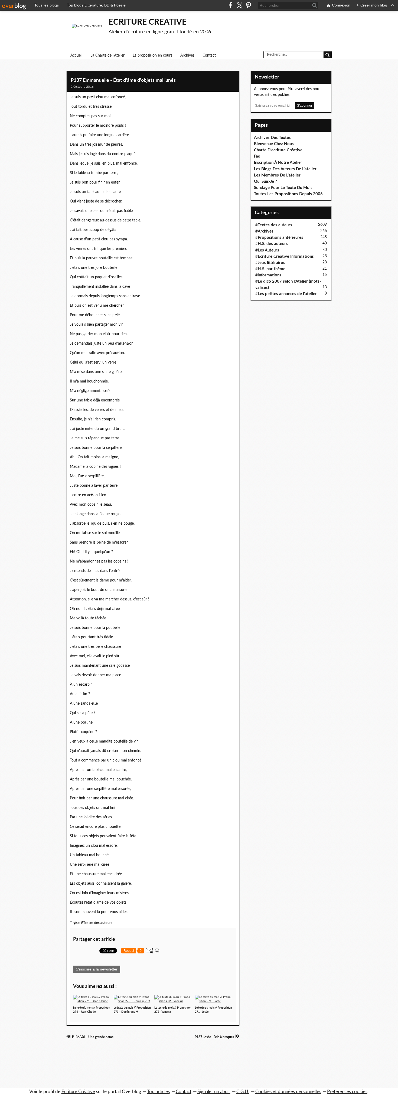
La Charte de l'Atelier (107, 55)
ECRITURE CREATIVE (148, 22)
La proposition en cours (152, 55)
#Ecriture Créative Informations (284, 256)
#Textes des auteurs (96, 922)
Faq (257, 156)
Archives (187, 55)
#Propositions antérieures (279, 238)
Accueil (76, 55)
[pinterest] (248, 5)
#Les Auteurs (267, 250)
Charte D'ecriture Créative (278, 150)
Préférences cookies (347, 1091)
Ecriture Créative (78, 1091)
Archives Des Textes (272, 138)
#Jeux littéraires (270, 263)
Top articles (158, 1091)
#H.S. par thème (270, 269)
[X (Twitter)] (239, 5)
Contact (209, 55)
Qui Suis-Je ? (265, 181)
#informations (268, 275)
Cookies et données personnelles (288, 1091)
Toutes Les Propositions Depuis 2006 (288, 194)
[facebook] (230, 5)
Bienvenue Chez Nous (274, 144)
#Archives (264, 231)
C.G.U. (242, 1091)
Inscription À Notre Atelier (278, 163)
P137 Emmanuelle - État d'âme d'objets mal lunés (123, 80)
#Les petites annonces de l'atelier (286, 294)
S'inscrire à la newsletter (97, 969)
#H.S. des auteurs (271, 244)
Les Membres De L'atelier (277, 175)
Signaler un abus (213, 1091)
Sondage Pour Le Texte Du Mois (283, 188)
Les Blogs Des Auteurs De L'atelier (285, 169)
